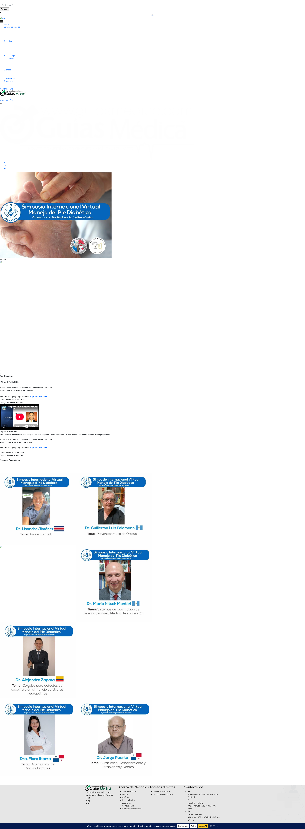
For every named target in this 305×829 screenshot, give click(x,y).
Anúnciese (8, 81)
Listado (125, 794)
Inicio (6, 24)
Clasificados (9, 58)
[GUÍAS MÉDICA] (3, 18)
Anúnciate (126, 803)
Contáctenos (9, 78)
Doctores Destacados (163, 794)
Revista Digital (10, 55)
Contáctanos (128, 805)
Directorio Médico (12, 27)
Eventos (7, 69)
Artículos (8, 41)
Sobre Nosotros (129, 791)
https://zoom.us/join (39, 397)
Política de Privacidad (132, 808)
